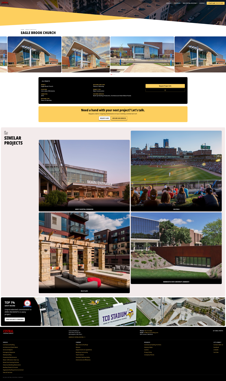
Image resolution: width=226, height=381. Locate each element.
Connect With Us (218, 345)
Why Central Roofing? (190, 3)
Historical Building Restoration (12, 365)
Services (168, 3)
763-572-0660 (148, 331)
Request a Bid (104, 118)
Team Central (80, 355)
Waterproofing (7, 355)
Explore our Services (119, 118)
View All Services (7, 372)
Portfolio (177, 3)
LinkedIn (215, 350)
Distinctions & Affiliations (83, 360)
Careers (146, 350)
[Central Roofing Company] (4, 3)
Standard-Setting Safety (83, 357)
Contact (202, 3)
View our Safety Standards (15, 319)
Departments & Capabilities (84, 350)
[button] (216, 3)
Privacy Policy (148, 352)
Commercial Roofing (9, 345)
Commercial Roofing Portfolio (152, 345)
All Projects (46, 81)
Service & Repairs (8, 350)
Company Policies (149, 355)
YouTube (215, 352)
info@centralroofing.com (151, 332)
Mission (78, 347)
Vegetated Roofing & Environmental (13, 370)
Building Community (82, 352)
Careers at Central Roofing (76, 337)
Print (165, 90)
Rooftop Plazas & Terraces (10, 367)
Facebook (216, 347)
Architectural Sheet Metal (10, 347)
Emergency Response (9, 352)
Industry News (148, 347)
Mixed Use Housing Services (11, 362)
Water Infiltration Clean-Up (11, 360)
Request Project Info (165, 86)
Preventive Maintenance (10, 357)
